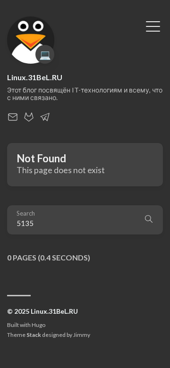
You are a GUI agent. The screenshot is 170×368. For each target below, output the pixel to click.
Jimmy (81, 334)
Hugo (38, 324)
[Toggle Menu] (153, 25)
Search (26, 213)
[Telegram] (45, 119)
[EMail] (12, 119)
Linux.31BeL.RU (34, 77)
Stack (33, 334)
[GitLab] (28, 119)
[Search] (149, 219)
